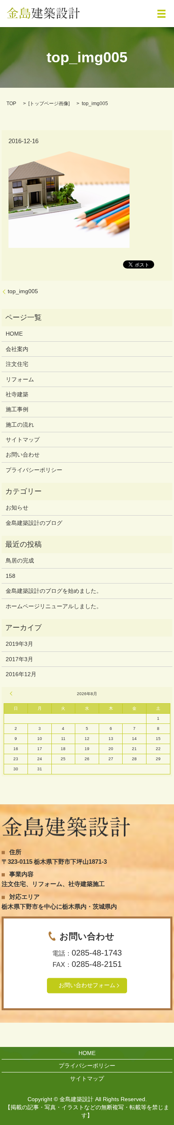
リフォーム (20, 379)
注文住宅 (17, 364)
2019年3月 (19, 644)
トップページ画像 (49, 103)
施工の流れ (20, 424)
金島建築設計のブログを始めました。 (54, 591)
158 (10, 576)
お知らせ (17, 507)
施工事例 (17, 409)
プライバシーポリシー (34, 470)
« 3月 (12, 693)
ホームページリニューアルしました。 (54, 606)
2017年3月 (19, 659)
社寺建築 (17, 394)
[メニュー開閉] (161, 14)
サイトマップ (23, 439)
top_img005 (23, 291)
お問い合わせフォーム (87, 985)
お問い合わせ (23, 454)
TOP (11, 103)
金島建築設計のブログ (34, 523)
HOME (14, 333)
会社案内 (17, 349)
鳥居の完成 (20, 560)
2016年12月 (21, 674)
